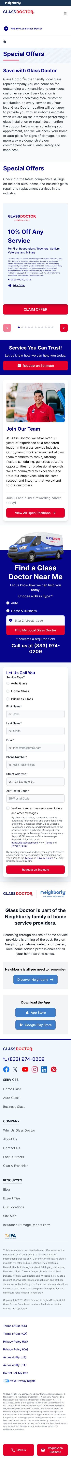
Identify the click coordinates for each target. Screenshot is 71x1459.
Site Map (9, 1216)
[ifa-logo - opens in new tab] (10, 1236)
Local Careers (13, 1157)
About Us (10, 1139)
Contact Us (11, 1148)
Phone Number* (16, 757)
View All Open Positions (33, 513)
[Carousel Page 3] (25, 327)
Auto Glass (19, 683)
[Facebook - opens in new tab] (6, 1069)
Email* (10, 740)
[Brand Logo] (35, 1049)
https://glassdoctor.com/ (24, 842)
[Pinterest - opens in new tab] (53, 1069)
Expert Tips (12, 1198)
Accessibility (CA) (14, 1365)
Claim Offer (35, 309)
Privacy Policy (19, 845)
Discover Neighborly (32, 980)
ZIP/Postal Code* (17, 790)
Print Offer (19, 285)
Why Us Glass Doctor (19, 1130)
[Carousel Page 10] (49, 327)
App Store (38, 1012)
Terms (48, 842)
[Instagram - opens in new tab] (35, 1069)
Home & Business (24, 611)
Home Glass (20, 691)
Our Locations (13, 1207)
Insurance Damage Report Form (26, 1225)
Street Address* (17, 774)
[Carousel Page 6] (35, 327)
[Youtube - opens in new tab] (25, 1069)
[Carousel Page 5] (32, 327)
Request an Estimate (38, 366)
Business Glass (22, 699)
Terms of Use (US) (15, 1325)
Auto (14, 603)
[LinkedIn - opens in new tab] (44, 1069)
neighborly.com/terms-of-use (32, 275)
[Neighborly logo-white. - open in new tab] (13, 3)
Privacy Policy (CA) (15, 1349)
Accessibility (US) (14, 1357)
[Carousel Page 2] (22, 327)
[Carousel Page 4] (29, 327)
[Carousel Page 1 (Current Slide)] (19, 327)
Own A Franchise (15, 1166)
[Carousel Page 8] (42, 327)
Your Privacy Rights (23, 1380)
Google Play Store (38, 1025)
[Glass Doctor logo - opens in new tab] (18, 894)
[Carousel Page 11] (52, 327)
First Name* (14, 706)
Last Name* (14, 723)
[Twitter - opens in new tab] (16, 1069)
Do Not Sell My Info (15, 1373)
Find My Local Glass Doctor (35, 630)
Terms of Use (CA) (15, 1333)
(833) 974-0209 (26, 1059)
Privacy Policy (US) (15, 1341)
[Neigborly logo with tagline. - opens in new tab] (54, 893)
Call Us (21, 1450)
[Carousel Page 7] (39, 327)
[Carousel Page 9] (46, 327)
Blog (6, 1189)
